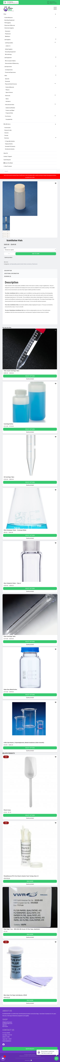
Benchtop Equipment (9, 20)
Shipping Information (7, 1022)
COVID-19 (8, 46)
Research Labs (8, 130)
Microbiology (8, 54)
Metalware (7, 36)
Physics (7, 89)
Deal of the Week (9, 163)
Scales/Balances (8, 17)
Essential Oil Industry (10, 146)
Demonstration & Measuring (12, 63)
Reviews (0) (7, 276)
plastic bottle (20, 264)
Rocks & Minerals (10, 87)
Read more (30, 881)
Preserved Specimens (10, 72)
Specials (7, 78)
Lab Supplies (7, 39)
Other (5, 75)
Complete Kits (9, 119)
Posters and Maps (10, 110)
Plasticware (8, 33)
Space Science (9, 92)
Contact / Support (8, 156)
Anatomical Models (10, 107)
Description (8, 270)
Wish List (4, 1025)
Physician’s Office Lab (9, 25)
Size (5, 247)
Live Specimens (9, 69)
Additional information (11, 273)
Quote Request (7, 159)
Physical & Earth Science (11, 84)
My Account (5, 1026)
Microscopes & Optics (10, 60)
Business (6, 138)
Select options (30, 376)
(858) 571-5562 (6, 1036)
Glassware (7, 31)
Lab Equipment (7, 57)
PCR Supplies (7, 22)
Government (7, 127)
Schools (6, 132)
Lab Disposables (9, 42)
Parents (6, 135)
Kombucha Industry (9, 149)
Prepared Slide (9, 113)
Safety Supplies (8, 49)
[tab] (30, 270)
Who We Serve (7, 124)
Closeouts (7, 81)
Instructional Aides (9, 104)
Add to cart (35, 253)
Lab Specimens (8, 66)
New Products (8, 166)
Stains (7, 98)
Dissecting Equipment (10, 51)
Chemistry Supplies (9, 28)
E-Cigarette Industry (10, 141)
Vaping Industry (9, 143)
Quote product (8, 257)
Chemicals (7, 95)
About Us (6, 153)
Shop (5, 14)
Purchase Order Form (7, 1023)
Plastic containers (27, 264)
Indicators (8, 101)
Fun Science (8, 116)
